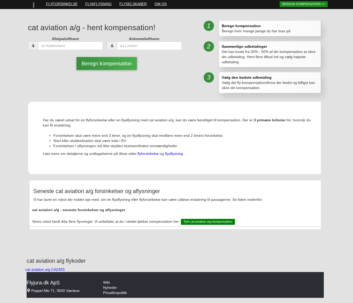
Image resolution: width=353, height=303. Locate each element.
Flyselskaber (133, 4)
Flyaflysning (98, 4)
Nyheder (110, 287)
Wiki (106, 282)
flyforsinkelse (148, 154)
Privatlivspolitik (115, 293)
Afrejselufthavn (65, 39)
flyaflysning (174, 154)
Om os (161, 4)
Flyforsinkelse (62, 4)
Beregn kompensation (107, 63)
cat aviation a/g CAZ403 (45, 269)
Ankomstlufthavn (144, 39)
